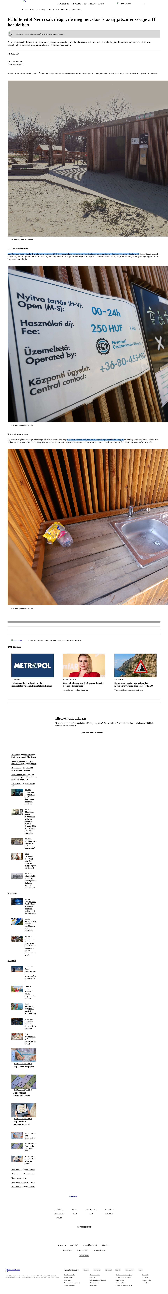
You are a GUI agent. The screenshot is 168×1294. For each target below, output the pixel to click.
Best (75, 1214)
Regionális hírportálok (71, 1270)
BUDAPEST (65, 9)
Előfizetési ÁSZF (82, 1250)
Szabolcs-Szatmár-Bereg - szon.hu (124, 1285)
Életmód (40, 9)
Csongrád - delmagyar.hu (69, 1285)
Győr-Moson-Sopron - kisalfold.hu (98, 1280)
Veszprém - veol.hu (146, 1280)
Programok (91, 1210)
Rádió (140, 1270)
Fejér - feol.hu (93, 1277)
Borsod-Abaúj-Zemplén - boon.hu (72, 1282)
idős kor (28, 986)
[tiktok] (137, 4)
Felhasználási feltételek (90, 1245)
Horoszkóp (64, 4)
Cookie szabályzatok (98, 1250)
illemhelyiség (28, 68)
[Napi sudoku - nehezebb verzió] (23, 1127)
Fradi (92, 4)
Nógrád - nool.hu (120, 1280)
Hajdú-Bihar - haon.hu (95, 1282)
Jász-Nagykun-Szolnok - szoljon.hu (124, 1275)
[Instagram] (89, 1233)
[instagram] (138, 4)
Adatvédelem (106, 1245)
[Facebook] (78, 1233)
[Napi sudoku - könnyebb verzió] (23, 1098)
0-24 (85, 4)
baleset (27, 919)
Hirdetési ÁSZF (67, 1250)
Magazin (108, 1270)
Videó (59, 1218)
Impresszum (62, 1245)
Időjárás (77, 4)
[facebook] (136, 4)
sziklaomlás (119, 679)
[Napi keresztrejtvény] (23, 1070)
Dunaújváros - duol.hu (95, 1275)
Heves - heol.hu (93, 1285)
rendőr (27, 899)
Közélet (86, 1270)
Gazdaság (97, 1270)
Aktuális (29, 9)
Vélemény (59, 1214)
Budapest (28, 790)
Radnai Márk (16, 679)
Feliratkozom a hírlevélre (92, 732)
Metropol (18, 61)
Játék (101, 4)
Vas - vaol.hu (145, 1277)
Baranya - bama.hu (68, 1277)
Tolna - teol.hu (145, 1275)
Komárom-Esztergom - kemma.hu (123, 1277)
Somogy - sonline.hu (120, 1282)
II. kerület (13, 68)
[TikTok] (84, 1233)
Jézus (27, 854)
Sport (55, 9)
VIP (48, 9)
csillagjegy (29, 966)
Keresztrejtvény (23, 1064)
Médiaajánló (74, 1245)
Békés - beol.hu (67, 1280)
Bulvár (118, 1270)
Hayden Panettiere (69, 679)
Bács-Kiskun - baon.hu (69, 1275)
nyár (26, 1004)
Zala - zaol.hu (145, 1282)
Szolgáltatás (129, 1270)
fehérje (27, 1034)
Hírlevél (77, 9)
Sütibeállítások (84, 1255)
